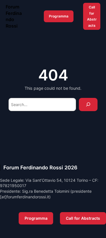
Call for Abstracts (92, 16)
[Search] (88, 104)
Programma (58, 16)
